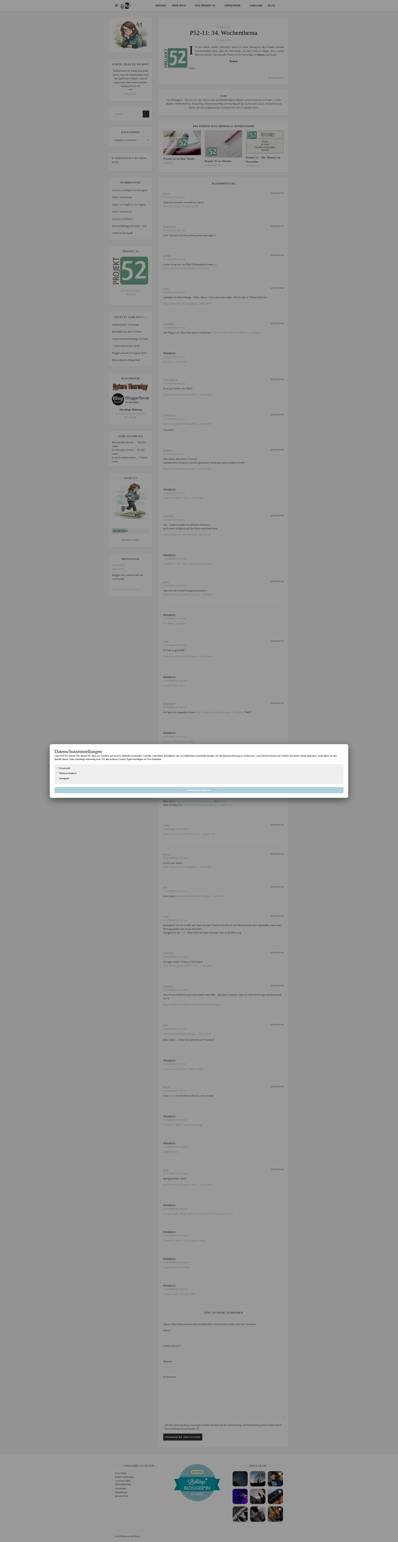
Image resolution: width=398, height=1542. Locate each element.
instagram (64, 778)
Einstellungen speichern (199, 790)
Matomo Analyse (67, 773)
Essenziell (64, 768)
